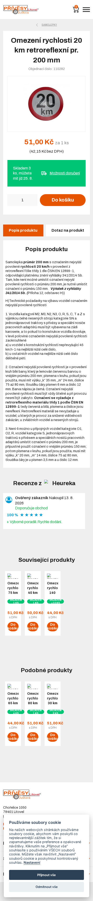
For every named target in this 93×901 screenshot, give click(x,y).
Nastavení (32, 862)
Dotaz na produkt (68, 230)
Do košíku (63, 199)
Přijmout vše (46, 875)
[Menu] (86, 9)
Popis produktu (23, 230)
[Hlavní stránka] (21, 9)
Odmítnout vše (47, 887)
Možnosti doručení (65, 173)
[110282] (46, 103)
